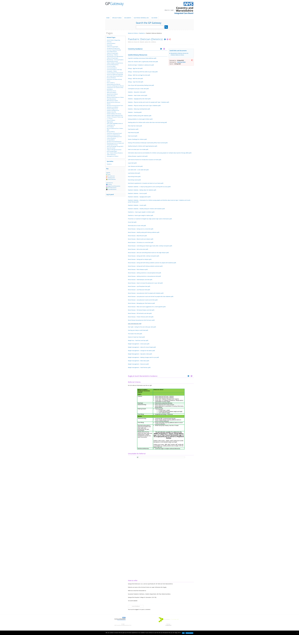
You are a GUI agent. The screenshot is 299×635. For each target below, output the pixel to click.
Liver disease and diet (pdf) (135, 166)
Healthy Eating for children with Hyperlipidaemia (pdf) (142, 146)
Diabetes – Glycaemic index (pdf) (137, 92)
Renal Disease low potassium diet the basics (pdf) (141, 320)
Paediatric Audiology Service (113, 110)
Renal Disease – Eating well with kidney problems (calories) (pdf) (145, 266)
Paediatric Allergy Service (112, 108)
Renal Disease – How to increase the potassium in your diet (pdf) (145, 283)
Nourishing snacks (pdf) (134, 180)
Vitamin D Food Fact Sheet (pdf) (136, 337)
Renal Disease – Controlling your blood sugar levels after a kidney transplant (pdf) (150, 246)
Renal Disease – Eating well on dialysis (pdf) (139, 259)
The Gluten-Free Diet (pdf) (135, 333)
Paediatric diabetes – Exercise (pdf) (137, 193)
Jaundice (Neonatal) (111, 95)
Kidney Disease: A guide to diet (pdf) (138, 156)
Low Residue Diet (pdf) (134, 173)
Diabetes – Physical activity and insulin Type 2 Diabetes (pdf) (144, 105)
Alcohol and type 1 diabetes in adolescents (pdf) (141, 65)
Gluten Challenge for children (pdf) (137, 139)
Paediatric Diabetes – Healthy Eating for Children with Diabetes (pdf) (146, 208)
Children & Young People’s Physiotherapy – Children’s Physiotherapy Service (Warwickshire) (115, 55)
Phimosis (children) (111, 120)
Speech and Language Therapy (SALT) (115, 146)
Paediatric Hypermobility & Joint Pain (115, 115)
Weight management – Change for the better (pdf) (141, 350)
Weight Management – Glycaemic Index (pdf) (140, 354)
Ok (183, 633)
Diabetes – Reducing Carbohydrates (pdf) (139, 109)
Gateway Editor (181, 62)
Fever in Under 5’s (111, 82)
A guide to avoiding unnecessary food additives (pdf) (142, 58)
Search (166, 27)
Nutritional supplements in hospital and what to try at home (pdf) (145, 183)
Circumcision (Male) (111, 66)
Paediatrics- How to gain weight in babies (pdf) (140, 215)
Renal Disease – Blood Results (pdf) (137, 235)
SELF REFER (154, 18)
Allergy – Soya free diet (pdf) (135, 82)
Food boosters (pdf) (133, 129)
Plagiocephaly (110, 122)
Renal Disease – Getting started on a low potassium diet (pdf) (144, 276)
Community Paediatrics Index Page (114, 69)
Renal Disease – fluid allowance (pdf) (138, 269)
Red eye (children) (111, 131)
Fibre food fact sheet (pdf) (135, 126)
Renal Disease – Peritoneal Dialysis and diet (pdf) (141, 310)
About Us (167, 10)
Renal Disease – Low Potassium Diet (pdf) (139, 289)
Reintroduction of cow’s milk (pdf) (137, 225)
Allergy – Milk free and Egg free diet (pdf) (139, 75)
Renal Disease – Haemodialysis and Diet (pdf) (140, 279)
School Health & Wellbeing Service (114, 136)
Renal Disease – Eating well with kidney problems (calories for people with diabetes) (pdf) (152, 262)
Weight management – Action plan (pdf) (138, 344)
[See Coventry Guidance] (164, 39)
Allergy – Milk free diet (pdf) (135, 78)
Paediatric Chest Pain (111, 112)
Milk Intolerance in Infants (112, 100)
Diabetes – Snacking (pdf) (135, 112)
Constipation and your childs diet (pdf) (138, 88)
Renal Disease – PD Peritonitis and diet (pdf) (140, 313)
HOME (107, 18)
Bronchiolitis (109, 45)
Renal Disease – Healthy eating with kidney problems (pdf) (143, 232)
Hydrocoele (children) (111, 92)
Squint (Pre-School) (111, 148)
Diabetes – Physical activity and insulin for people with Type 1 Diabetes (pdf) (148, 102)
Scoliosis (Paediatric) (111, 138)
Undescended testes (111, 154)
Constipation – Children (112, 71)
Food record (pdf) (132, 136)
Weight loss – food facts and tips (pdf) (138, 340)
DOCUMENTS (127, 18)
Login (172, 10)
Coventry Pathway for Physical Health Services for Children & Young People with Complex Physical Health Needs (115, 74)
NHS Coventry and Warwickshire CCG (123, 625)
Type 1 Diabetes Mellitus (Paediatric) (115, 153)
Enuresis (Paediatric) (111, 77)
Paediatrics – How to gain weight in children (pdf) (141, 212)
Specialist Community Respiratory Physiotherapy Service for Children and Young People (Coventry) (115, 143)
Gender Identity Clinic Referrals (113, 84)
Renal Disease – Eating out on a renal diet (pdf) (140, 229)
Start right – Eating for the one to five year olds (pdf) (142, 327)
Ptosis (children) (110, 126)
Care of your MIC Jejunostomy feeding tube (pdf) (141, 85)
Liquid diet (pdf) (132, 163)
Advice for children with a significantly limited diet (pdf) (143, 61)
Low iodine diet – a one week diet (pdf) (138, 169)
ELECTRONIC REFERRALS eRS (141, 18)
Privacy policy (189, 633)
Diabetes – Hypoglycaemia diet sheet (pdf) (139, 98)
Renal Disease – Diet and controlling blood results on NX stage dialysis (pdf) (148, 252)
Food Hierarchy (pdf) (133, 132)
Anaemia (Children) (111, 43)
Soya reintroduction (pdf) (134, 323)
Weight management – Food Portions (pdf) (139, 367)
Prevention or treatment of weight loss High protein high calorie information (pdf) (150, 219)
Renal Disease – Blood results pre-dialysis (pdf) (140, 239)
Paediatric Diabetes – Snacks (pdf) (137, 205)
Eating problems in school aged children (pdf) (140, 119)
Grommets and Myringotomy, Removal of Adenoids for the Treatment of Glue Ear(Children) (115, 87)
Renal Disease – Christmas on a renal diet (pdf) (140, 242)
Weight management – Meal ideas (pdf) (138, 360)
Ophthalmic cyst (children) (112, 107)
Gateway (114, 3)
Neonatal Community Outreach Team (115, 105)
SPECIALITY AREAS (117, 18)
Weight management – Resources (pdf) (138, 364)
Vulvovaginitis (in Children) (112, 156)
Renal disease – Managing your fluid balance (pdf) (141, 303)
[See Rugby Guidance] (167, 39)
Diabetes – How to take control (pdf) (137, 95)
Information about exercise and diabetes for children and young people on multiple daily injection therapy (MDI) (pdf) (159, 153)
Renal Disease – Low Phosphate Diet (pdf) (139, 286)
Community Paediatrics (112, 68)
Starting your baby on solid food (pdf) (138, 330)
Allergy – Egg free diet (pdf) (135, 68)
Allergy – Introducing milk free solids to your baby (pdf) (143, 71)
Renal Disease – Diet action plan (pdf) (138, 249)
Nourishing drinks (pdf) (134, 176)
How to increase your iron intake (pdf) (138, 149)
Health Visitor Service (111, 90)
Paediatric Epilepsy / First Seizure (114, 113)
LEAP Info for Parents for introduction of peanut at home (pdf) (144, 159)
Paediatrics (109, 164)
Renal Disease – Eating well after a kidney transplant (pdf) (143, 256)
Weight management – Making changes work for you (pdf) (143, 357)
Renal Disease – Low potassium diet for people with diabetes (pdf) (146, 293)
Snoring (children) (111, 140)
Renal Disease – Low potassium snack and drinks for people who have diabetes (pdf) (150, 296)
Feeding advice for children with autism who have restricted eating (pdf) (147, 122)
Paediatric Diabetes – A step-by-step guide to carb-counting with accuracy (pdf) (149, 186)
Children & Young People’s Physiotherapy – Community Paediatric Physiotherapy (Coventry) (115, 59)
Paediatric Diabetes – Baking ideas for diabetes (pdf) (142, 190)
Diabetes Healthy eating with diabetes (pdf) (139, 115)
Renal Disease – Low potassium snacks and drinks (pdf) (143, 300)
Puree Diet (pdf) (132, 222)
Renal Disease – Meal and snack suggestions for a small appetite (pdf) (147, 306)
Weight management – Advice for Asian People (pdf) (142, 347)
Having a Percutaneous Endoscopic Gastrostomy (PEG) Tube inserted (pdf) (148, 142)
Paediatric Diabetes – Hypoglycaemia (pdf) (139, 196)
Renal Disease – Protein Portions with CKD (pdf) (140, 317)
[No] (297, 633)
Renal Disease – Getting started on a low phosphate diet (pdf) (144, 273)
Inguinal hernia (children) (112, 94)
